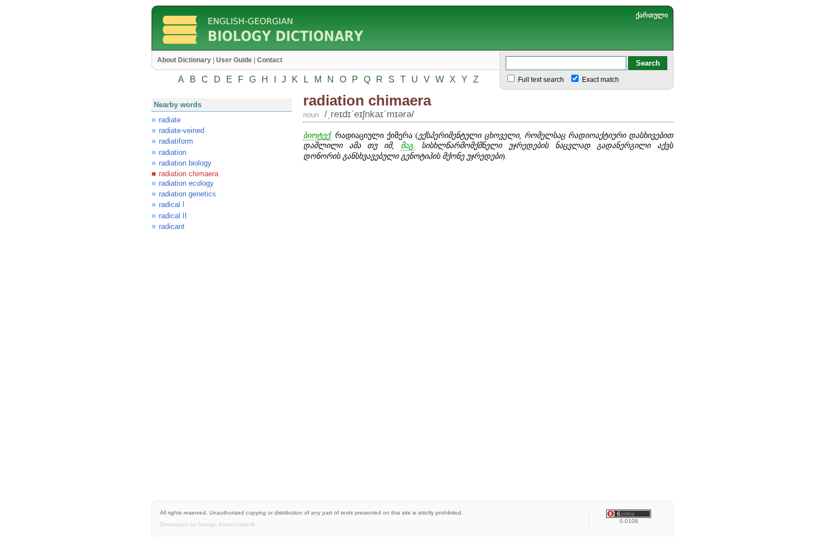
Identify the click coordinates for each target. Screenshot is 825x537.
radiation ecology (186, 183)
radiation (172, 152)
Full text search (540, 80)
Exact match (599, 80)
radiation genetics (187, 194)
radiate (170, 120)
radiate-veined (181, 130)
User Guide (234, 60)
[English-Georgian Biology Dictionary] (304, 47)
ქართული (652, 15)
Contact (269, 60)
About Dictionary (184, 60)
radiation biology (185, 163)
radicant (172, 226)
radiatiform (176, 141)
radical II (173, 216)
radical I (172, 204)
